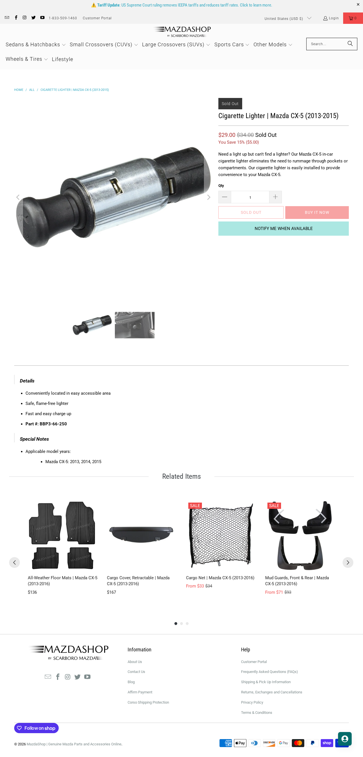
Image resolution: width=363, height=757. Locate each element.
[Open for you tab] (345, 739)
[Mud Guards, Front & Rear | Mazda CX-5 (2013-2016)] (300, 535)
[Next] (208, 197)
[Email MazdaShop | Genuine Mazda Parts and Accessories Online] (6, 18)
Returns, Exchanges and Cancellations (271, 692)
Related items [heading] (181, 476)
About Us (135, 662)
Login (334, 18)
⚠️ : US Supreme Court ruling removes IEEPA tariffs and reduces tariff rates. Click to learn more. (181, 5)
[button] (353, 18)
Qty (221, 185)
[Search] (350, 44)
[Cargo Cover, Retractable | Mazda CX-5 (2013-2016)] (142, 535)
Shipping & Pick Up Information (266, 682)
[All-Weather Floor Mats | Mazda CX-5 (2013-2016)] (63, 535)
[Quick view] (92, 564)
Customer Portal (97, 18)
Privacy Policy (252, 702)
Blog (131, 682)
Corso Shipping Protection (148, 702)
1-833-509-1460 (63, 18)
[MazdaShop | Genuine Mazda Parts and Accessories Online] (182, 32)
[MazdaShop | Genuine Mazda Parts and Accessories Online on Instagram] (24, 18)
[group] (62, 551)
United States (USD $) (284, 19)
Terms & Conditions (256, 712)
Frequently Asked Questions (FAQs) (269, 672)
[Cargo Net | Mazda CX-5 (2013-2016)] (221, 535)
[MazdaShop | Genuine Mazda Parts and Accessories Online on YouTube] (42, 18)
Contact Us (136, 672)
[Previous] (18, 197)
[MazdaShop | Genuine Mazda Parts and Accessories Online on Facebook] (15, 18)
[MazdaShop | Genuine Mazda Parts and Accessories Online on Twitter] (33, 18)
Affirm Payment (140, 692)
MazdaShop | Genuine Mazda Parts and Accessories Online (74, 744)
